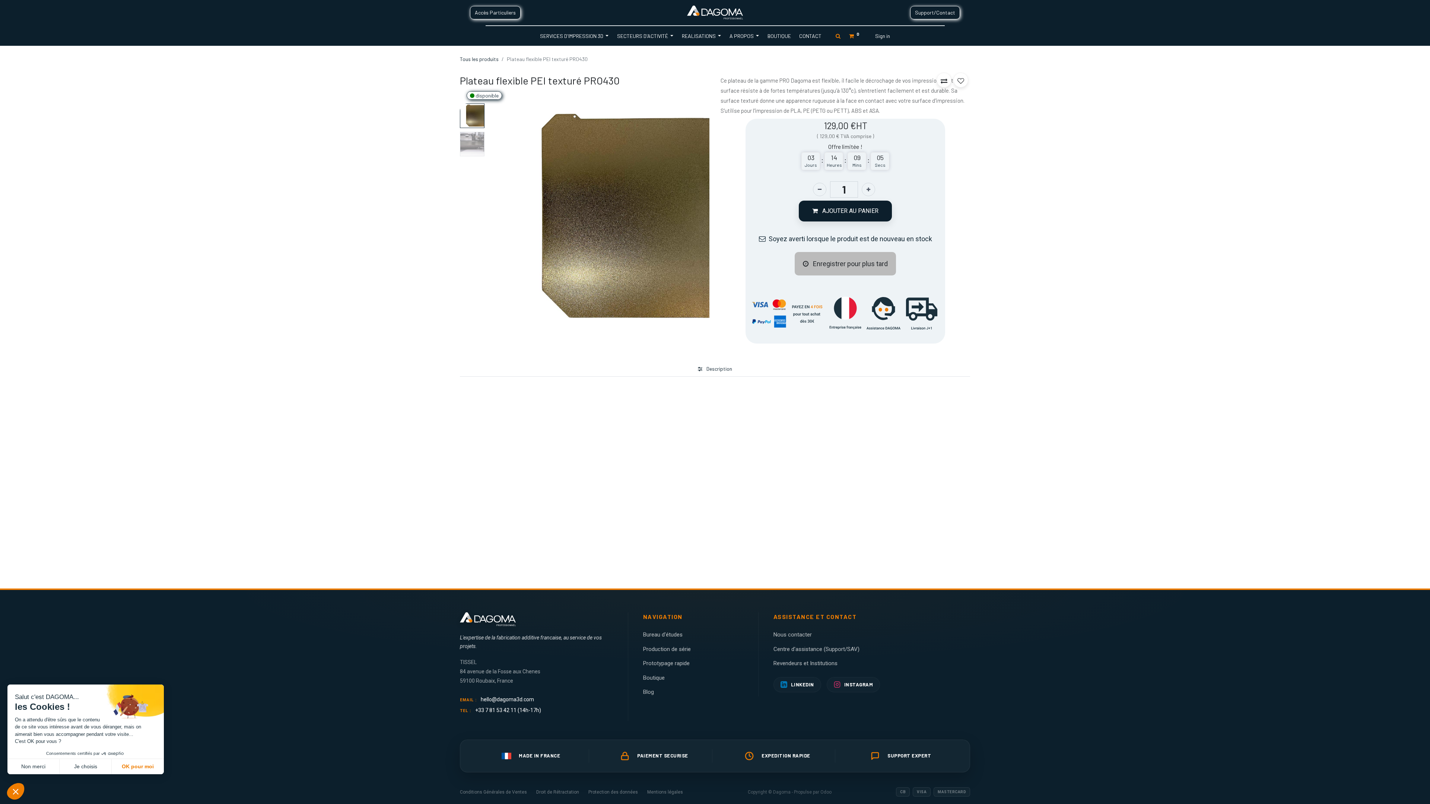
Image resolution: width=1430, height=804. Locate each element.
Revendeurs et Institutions (805, 663)
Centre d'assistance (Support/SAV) (816, 649)
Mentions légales (665, 792)
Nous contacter (792, 634)
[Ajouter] (868, 189)
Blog (648, 692)
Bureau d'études (663, 634)
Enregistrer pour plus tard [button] (849, 264)
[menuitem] (779, 36)
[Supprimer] (819, 189)
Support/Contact (935, 12)
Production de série (667, 649)
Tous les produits (479, 59)
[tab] (715, 369)
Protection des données (613, 792)
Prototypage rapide (666, 663)
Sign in (882, 36)
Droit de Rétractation (557, 792)
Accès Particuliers (495, 12)
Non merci (33, 766)
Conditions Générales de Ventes (493, 792)
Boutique (654, 677)
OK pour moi (138, 766)
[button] (504, 215)
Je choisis (85, 766)
